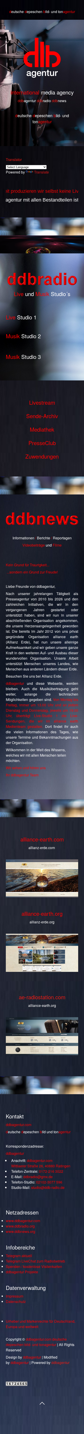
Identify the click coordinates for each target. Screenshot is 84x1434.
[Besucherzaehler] (16, 1384)
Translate (41, 172)
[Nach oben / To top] (42, 1403)
